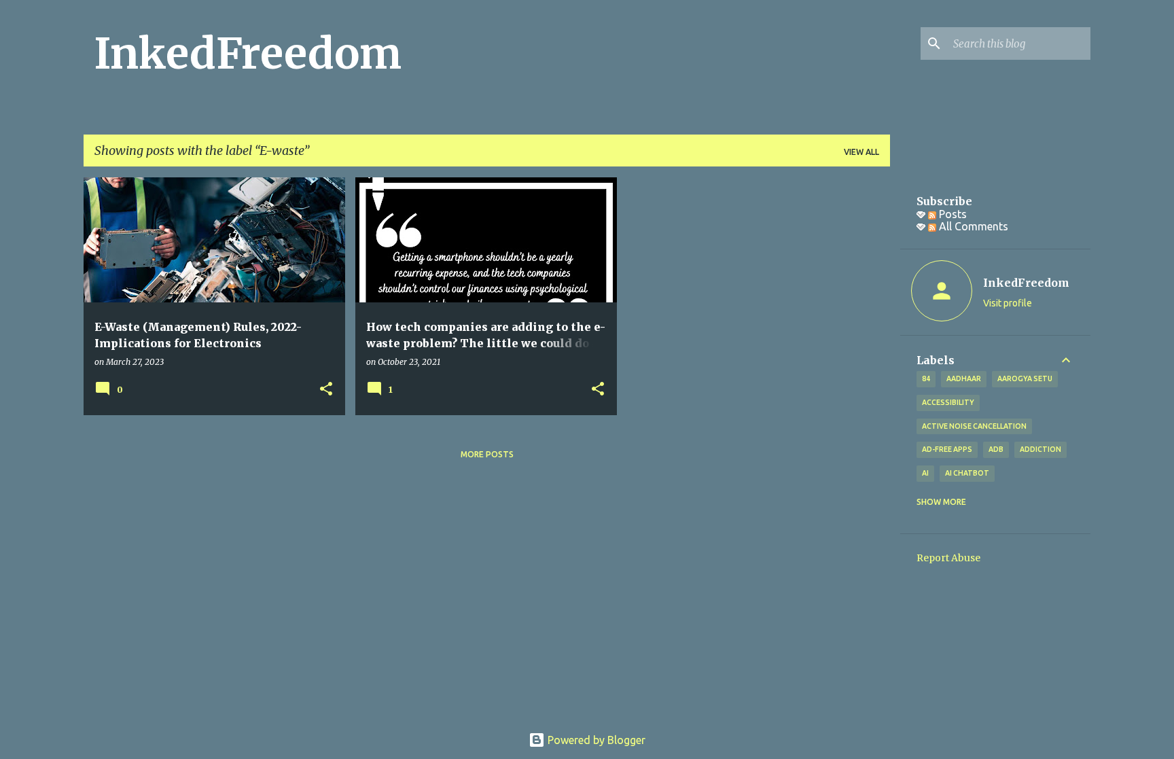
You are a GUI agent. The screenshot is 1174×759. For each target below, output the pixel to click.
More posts (487, 454)
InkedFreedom (248, 53)
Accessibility (948, 402)
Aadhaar (963, 378)
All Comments (972, 226)
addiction (1040, 449)
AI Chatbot (967, 473)
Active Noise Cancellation (974, 426)
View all (861, 151)
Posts (951, 214)
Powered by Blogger (595, 740)
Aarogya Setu (1024, 378)
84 (926, 378)
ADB (996, 449)
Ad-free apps (947, 449)
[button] (326, 390)
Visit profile (1007, 303)
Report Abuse (948, 558)
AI (925, 473)
